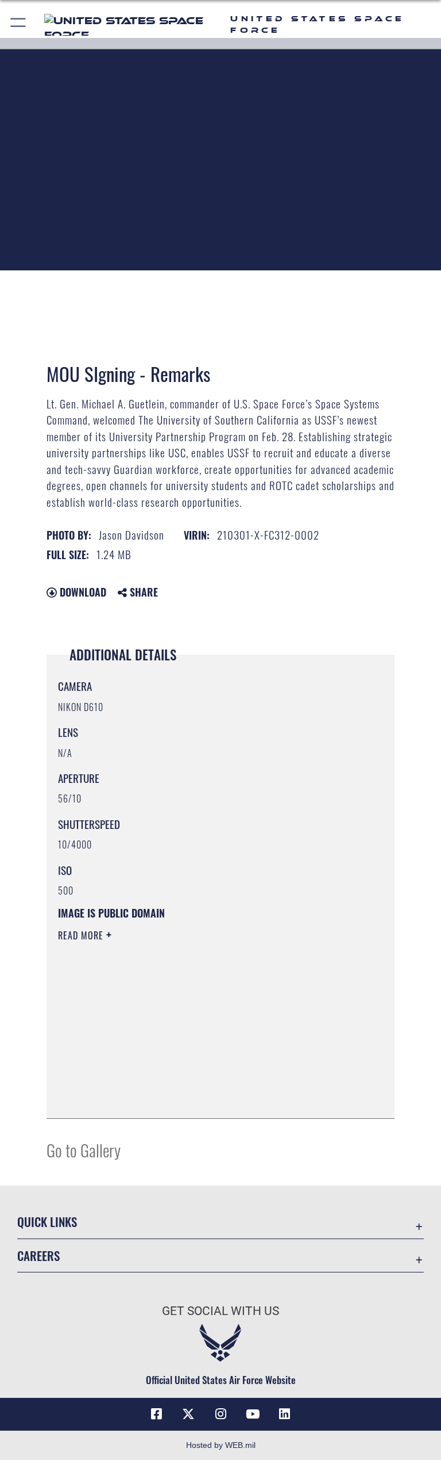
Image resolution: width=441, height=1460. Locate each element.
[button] (18, 24)
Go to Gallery (84, 1149)
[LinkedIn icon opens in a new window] (284, 1414)
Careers (38, 1255)
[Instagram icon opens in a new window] (220, 1414)
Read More (82, 935)
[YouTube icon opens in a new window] (252, 1414)
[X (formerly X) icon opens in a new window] (188, 1414)
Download (81, 591)
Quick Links (47, 1221)
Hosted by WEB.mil (221, 1445)
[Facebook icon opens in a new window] (156, 1414)
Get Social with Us (220, 1311)
